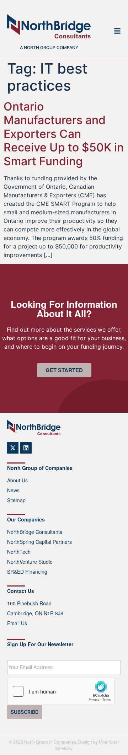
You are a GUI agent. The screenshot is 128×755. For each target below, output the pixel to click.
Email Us (17, 623)
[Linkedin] (26, 448)
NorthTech (19, 551)
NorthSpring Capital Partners (39, 541)
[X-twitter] (12, 448)
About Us (17, 480)
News (13, 490)
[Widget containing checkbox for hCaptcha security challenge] (60, 691)
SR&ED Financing (27, 571)
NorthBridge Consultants (34, 531)
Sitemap (16, 500)
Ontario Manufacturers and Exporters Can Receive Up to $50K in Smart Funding (64, 134)
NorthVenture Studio (30, 561)
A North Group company (49, 47)
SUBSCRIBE (24, 712)
